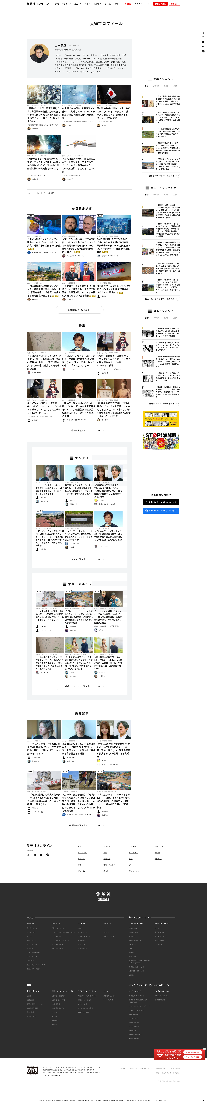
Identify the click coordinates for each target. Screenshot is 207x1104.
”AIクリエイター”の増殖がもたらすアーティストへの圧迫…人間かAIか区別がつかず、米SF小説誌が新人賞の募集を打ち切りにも (44, 164)
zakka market (133, 1039)
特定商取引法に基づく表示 (171, 1073)
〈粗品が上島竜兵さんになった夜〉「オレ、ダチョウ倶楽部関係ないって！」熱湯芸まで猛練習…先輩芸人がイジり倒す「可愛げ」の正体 (78, 409)
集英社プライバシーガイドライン (141, 1068)
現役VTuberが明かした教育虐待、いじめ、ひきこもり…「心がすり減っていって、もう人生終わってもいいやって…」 (44, 408)
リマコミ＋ (82, 944)
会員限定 (128, 4)
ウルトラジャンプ (58, 948)
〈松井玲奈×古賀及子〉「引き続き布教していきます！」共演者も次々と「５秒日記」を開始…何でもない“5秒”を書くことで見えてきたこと (79, 663)
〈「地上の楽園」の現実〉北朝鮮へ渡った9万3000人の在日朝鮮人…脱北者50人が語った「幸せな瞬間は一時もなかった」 (50, 615)
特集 (79, 865)
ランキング (66, 4)
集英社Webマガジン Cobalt (87, 996)
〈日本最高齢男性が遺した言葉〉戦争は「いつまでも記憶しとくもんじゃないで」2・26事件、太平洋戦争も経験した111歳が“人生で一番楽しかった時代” (114, 409)
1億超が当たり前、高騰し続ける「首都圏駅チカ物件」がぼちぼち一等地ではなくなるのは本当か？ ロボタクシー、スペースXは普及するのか (44, 114)
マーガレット (82, 932)
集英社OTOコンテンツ (136, 996)
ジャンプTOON (32, 957)
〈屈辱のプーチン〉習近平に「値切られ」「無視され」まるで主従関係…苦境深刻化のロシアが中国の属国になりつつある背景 (78, 291)
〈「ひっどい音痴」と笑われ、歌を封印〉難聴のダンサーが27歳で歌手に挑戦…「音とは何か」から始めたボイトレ (50, 489)
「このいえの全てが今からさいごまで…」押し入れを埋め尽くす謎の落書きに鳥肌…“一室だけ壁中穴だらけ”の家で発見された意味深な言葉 (44, 362)
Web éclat (132, 957)
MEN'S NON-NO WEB (136, 971)
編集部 (157, 853)
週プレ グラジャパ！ (162, 936)
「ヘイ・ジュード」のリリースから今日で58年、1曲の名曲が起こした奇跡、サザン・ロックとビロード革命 (79, 535)
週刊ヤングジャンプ (59, 928)
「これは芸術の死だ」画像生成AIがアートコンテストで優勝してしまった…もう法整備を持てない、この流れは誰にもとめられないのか (78, 165)
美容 (130, 859)
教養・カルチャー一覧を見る (78, 686)
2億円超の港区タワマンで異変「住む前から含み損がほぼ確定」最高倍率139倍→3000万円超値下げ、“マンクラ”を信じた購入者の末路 (113, 245)
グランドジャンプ (58, 944)
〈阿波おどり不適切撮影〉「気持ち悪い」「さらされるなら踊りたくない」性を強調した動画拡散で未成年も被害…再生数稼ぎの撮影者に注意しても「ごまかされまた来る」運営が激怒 (168, 248)
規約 (157, 1073)
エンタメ (108, 4)
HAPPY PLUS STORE (137, 1010)
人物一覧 (38, 193)
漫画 (105, 853)
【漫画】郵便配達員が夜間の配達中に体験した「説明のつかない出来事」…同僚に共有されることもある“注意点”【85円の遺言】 (168, 362)
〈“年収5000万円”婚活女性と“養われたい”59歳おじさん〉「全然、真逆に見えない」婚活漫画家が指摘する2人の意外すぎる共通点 (108, 491)
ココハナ (106, 932)
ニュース (77, 4)
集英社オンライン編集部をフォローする (162, 502)
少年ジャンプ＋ (32, 944)
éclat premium (134, 1026)
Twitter (203, 37)
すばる (29, 996)
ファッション (134, 871)
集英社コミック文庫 (33, 969)
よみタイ (55, 1012)
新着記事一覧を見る (78, 825)
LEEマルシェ (133, 1018)
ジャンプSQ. (31, 932)
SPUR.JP (132, 944)
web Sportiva (159, 940)
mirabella (132, 1030)
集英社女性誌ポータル (136, 967)
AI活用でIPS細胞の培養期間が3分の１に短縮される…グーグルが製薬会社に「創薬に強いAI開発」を (78, 113)
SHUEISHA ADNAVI (162, 996)
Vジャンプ (30, 936)
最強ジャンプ (31, 940)
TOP (29, 193)
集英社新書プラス (58, 1008)
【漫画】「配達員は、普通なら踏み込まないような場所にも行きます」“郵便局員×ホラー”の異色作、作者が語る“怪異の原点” (168, 392)
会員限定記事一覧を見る (78, 310)
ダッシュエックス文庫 (85, 1008)
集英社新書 (56, 1004)
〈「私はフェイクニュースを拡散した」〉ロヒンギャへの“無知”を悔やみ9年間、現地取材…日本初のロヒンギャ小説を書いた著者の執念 (79, 617)
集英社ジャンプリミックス (36, 965)
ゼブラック (30, 948)
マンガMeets (82, 948)
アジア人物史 (31, 1016)
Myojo (157, 928)
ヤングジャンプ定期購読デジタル (63, 932)
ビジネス (97, 4)
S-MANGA (30, 961)
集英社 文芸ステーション (35, 1004)
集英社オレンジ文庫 (85, 1000)
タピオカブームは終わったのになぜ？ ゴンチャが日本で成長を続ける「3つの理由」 (113, 289)
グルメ (131, 865)
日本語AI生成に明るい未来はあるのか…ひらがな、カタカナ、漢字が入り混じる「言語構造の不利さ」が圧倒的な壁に (113, 113)
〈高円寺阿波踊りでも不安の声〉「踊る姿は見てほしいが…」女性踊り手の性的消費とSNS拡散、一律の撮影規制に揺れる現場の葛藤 (168, 148)
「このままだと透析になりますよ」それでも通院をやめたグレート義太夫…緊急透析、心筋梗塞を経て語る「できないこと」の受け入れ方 (108, 617)
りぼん (80, 928)
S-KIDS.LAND (108, 1000)
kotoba (54, 1016)
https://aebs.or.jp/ (56, 1075)
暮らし (106, 871)
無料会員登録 (160, 4)
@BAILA (132, 936)
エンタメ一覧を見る (78, 559)
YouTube (203, 46)
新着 (57, 4)
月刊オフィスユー (110, 936)
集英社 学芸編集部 (58, 996)
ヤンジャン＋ (56, 936)
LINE (203, 51)
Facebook (203, 41)
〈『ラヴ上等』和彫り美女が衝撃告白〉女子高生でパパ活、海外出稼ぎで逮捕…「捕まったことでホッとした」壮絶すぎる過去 (168, 101)
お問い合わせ (175, 1068)
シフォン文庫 (82, 1004)
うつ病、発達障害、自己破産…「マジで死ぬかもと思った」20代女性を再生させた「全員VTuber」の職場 (113, 361)
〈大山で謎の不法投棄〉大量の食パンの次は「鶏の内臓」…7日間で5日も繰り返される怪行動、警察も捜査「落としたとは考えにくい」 (168, 269)
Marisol (131, 952)
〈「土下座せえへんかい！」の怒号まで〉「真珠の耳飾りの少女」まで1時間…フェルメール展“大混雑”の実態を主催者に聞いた (168, 118)
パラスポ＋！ (159, 944)
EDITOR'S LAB (160, 1000)
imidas (54, 1024)
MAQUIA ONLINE (135, 940)
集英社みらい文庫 (110, 996)
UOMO (131, 975)
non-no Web (133, 932)
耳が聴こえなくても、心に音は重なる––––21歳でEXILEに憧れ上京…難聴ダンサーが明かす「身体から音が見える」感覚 (79, 489)
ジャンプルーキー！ (33, 952)
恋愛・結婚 (159, 847)
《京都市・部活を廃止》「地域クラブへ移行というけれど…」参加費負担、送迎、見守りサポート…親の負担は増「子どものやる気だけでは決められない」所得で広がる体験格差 (78, 802)
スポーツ (132, 847)
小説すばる (30, 1000)
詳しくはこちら (161, 1100)
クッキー (106, 928)
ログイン (174, 4)
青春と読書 (30, 1012)
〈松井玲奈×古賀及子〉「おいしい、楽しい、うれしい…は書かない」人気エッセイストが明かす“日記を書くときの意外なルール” (108, 663)
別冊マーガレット (84, 936)
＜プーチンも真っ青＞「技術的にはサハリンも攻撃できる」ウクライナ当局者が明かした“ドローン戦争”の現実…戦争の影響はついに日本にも (78, 245)
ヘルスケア (133, 853)
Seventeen (133, 928)
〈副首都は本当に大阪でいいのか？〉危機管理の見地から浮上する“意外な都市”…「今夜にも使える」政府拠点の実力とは (44, 291)
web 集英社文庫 (32, 1008)
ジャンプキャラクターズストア (139, 1006)
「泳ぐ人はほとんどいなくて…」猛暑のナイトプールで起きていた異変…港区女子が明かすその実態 (44, 244)
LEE (130, 948)
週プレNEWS (159, 932)
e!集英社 (55, 1020)
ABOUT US (122, 1068)
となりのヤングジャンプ (60, 940)
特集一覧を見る (78, 430)
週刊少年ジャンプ (33, 928)
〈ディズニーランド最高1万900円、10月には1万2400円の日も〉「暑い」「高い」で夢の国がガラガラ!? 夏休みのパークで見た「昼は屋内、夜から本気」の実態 (50, 538)
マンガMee (82, 940)
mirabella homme (135, 1035)
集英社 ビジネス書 (58, 1000)
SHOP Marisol (134, 1022)
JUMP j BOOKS (83, 1012)
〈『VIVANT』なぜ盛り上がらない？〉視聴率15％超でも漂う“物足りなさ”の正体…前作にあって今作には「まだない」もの (78, 361)
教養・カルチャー (33, 105)
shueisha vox (133, 1014)
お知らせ (158, 859)
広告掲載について (162, 1068)
